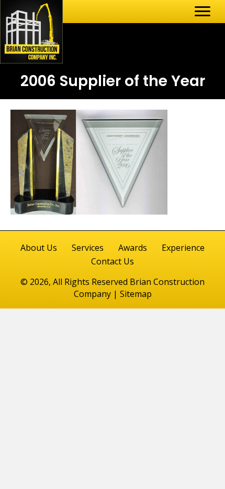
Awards (132, 247)
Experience (183, 247)
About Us (38, 247)
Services (88, 247)
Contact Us (112, 261)
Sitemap (136, 294)
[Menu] (202, 11)
